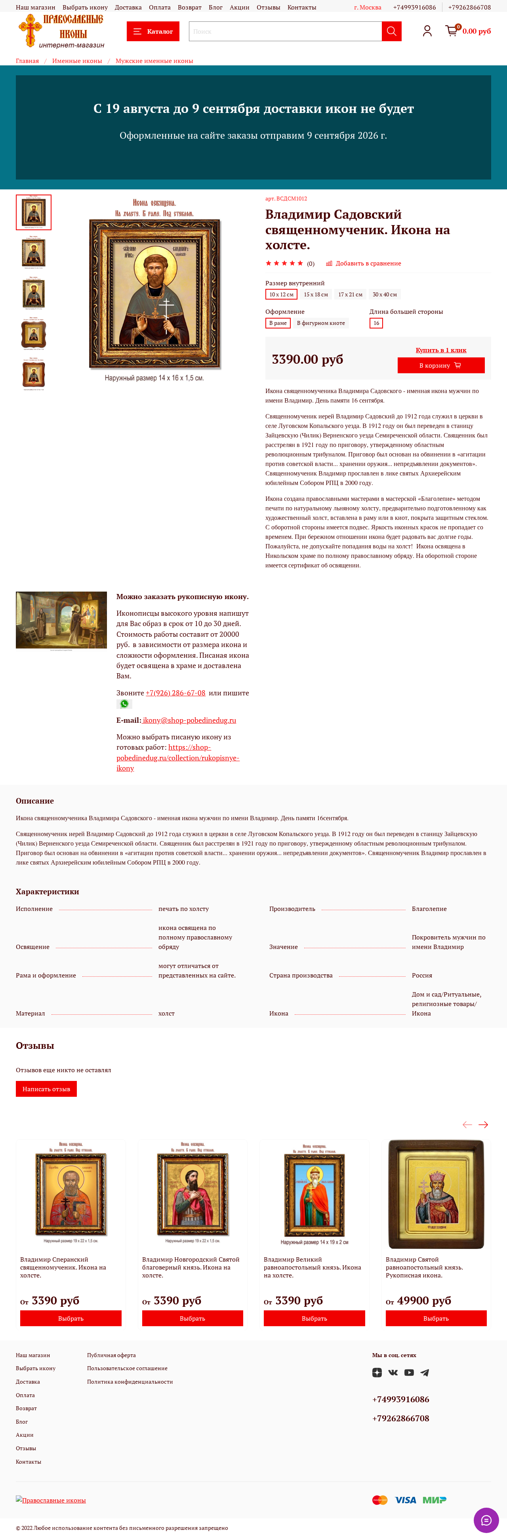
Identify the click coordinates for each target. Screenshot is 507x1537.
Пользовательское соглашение (127, 1368)
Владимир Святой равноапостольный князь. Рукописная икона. (424, 1266)
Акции (240, 7)
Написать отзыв (46, 1088)
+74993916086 (414, 7)
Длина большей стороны (406, 311)
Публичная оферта (111, 1355)
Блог (216, 7)
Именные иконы (77, 60)
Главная (27, 60)
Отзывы (268, 7)
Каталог (160, 31)
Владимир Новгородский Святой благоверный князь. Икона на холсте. (191, 1266)
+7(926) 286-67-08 (176, 692)
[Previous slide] (71, 293)
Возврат (190, 7)
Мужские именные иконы (154, 60)
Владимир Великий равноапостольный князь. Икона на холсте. (312, 1266)
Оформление (285, 311)
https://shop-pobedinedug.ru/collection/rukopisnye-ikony (178, 758)
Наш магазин (35, 7)
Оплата (160, 7)
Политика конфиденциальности (130, 1381)
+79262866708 (469, 7)
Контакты (302, 7)
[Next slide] (33, 382)
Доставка (128, 7)
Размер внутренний (295, 283)
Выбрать (71, 1318)
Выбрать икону (85, 7)
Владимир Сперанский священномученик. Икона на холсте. (63, 1266)
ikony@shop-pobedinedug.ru (188, 720)
